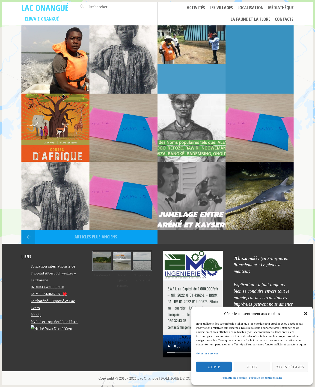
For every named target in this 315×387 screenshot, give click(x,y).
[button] (305, 313)
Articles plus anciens (95, 237)
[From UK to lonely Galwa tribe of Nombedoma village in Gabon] (192, 59)
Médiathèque (281, 7)
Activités (196, 7)
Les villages (221, 7)
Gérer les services (207, 353)
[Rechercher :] (107, 7)
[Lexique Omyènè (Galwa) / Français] (123, 128)
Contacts (284, 19)
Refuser (252, 367)
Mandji (36, 314)
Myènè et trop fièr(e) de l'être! (54, 321)
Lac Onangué (45, 8)
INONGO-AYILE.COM (47, 287)
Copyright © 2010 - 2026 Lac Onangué (128, 378)
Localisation (251, 7)
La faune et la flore (250, 19)
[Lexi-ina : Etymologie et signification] (260, 128)
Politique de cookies (234, 377)
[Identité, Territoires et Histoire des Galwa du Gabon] (55, 196)
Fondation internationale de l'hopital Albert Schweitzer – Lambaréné (53, 273)
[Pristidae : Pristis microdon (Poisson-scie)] (260, 196)
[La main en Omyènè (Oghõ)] (123, 196)
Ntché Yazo (62, 328)
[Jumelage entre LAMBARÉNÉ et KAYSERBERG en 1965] (192, 196)
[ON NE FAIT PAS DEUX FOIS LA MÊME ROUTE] (55, 128)
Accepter (214, 367)
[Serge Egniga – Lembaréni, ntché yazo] (260, 59)
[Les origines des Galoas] (123, 59)
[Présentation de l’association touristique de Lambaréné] (55, 59)
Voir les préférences (290, 367)
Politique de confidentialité (265, 377)
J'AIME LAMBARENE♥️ (49, 294)
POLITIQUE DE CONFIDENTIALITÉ (189, 378)
